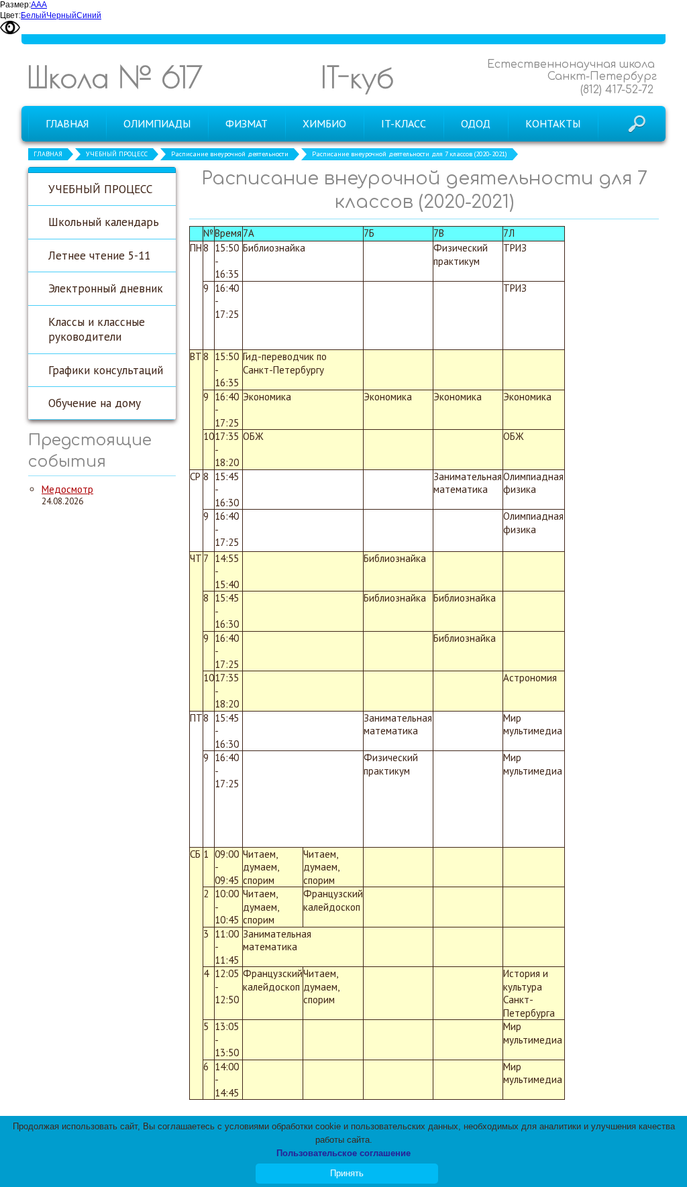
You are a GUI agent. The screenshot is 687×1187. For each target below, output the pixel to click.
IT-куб (357, 77)
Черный (61, 15)
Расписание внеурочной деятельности (229, 154)
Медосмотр (67, 489)
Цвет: (10, 15)
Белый (33, 15)
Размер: (15, 4)
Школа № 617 (115, 77)
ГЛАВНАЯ (48, 154)
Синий (88, 15)
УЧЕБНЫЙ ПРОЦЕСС (117, 154)
